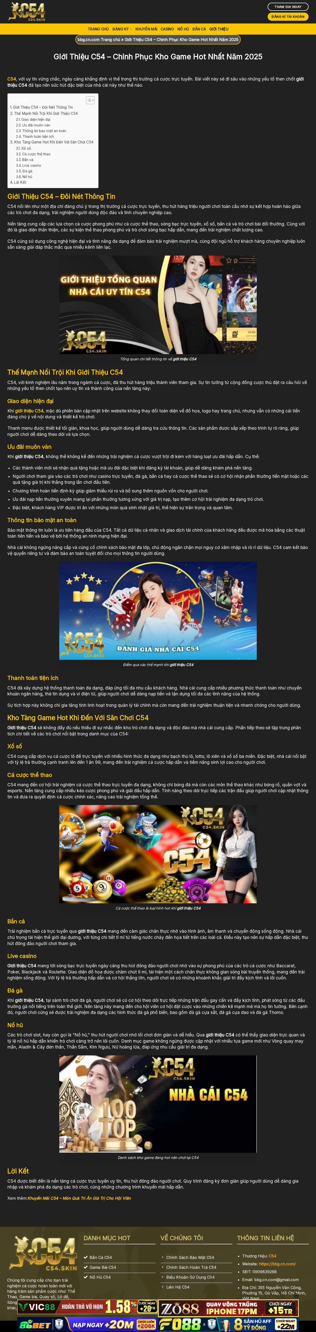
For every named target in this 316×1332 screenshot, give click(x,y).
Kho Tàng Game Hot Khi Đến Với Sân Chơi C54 (53, 142)
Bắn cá (27, 160)
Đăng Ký (121, 29)
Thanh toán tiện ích (38, 136)
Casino (167, 29)
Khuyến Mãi (146, 29)
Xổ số (26, 148)
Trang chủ (98, 29)
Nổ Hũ (183, 29)
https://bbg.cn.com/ (277, 1263)
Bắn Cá (199, 29)
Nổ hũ (27, 177)
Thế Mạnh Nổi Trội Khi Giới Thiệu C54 (46, 113)
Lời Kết (20, 182)
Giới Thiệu (218, 29)
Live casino (31, 165)
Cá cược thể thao (36, 154)
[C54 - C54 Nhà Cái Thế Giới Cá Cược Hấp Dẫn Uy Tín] (32, 11)
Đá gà (27, 171)
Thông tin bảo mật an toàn (44, 131)
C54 (272, 1255)
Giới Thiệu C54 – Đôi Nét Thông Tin (43, 107)
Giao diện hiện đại (35, 119)
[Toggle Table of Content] (87, 100)
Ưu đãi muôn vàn (36, 125)
